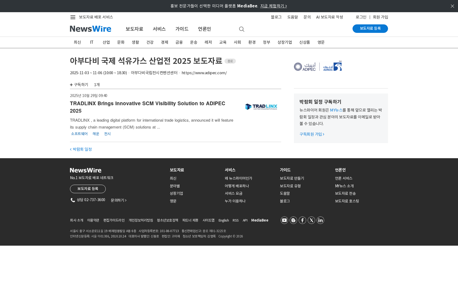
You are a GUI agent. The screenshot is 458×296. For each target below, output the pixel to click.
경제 (164, 42)
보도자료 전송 (345, 193)
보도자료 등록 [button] (87, 188)
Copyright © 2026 (230, 236)
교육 (222, 42)
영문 (321, 42)
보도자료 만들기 (292, 178)
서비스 (159, 29)
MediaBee (259, 220)
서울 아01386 (100, 236)
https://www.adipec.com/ (204, 72)
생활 (135, 42)
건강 (149, 42)
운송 (193, 42)
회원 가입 (380, 17)
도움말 (292, 17)
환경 (252, 42)
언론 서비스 (344, 178)
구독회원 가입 (312, 134)
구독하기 (81, 84)
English (224, 220)
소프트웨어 (79, 133)
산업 (106, 42)
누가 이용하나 (235, 201)
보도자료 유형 (290, 186)
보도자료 (134, 29)
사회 (237, 42)
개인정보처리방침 (141, 220)
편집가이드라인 (114, 220)
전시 (107, 133)
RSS (236, 220)
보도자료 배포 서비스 (96, 17)
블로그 (276, 17)
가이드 (182, 29)
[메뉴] (74, 17)
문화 (120, 42)
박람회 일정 (81, 149)
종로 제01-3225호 (214, 231)
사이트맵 (208, 220)
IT (92, 42)
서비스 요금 (233, 193)
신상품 (304, 42)
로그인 (361, 17)
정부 (266, 42)
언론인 (204, 29)
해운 (96, 133)
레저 (208, 42)
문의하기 (118, 200)
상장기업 (285, 42)
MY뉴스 (336, 110)
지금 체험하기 (273, 5)
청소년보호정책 (167, 220)
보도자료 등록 (370, 28)
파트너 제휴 (190, 220)
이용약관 (93, 220)
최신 (77, 42)
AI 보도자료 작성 (329, 17)
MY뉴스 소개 (344, 186)
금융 (179, 42)
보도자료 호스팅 (347, 201)
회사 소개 (76, 220)
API (245, 220)
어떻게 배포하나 (237, 186)
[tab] (195, 170)
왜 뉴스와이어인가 (238, 178)
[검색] (242, 29)
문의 (307, 17)
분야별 (175, 186)
